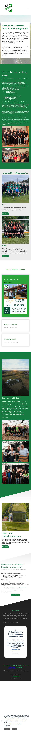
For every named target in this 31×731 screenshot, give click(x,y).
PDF (20, 581)
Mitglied (12, 667)
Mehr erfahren (5, 213)
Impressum (18, 724)
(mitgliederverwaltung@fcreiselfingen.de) (18, 587)
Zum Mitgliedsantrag (16, 595)
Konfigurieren (7, 725)
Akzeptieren (15, 653)
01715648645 (16, 676)
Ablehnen (14, 729)
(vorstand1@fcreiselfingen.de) (16, 588)
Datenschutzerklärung (15, 649)
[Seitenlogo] (8, 7)
